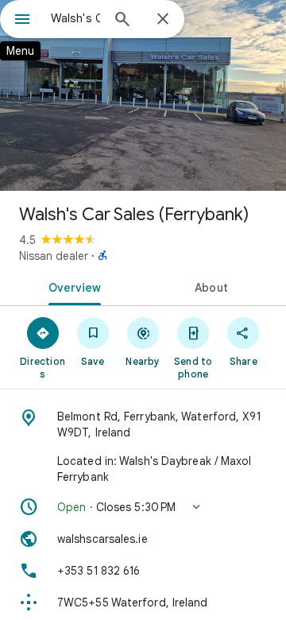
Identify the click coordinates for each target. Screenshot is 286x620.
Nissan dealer (53, 256)
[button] (143, 507)
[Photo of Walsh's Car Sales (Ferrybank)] (143, 95)
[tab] (72, 286)
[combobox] (75, 18)
